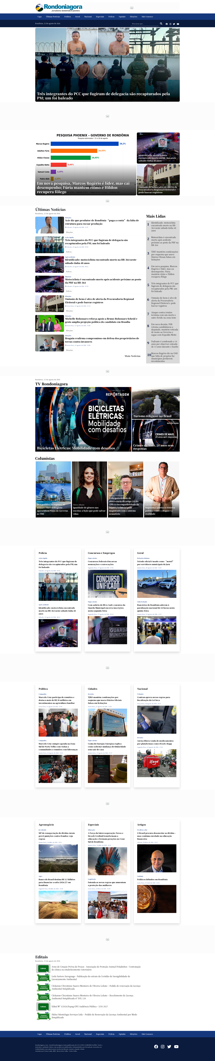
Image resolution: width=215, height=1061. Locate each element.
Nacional (88, 16)
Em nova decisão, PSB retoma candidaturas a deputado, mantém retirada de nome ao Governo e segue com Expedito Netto (164, 329)
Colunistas (45, 458)
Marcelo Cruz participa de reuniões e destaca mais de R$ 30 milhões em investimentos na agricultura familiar (57, 700)
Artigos (141, 824)
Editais (41, 956)
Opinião (122, 16)
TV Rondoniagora (51, 383)
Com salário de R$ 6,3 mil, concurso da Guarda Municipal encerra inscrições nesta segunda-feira (106, 608)
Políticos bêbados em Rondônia (152, 879)
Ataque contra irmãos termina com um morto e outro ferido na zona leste (163, 315)
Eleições (133, 16)
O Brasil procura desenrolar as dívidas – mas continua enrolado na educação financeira (156, 836)
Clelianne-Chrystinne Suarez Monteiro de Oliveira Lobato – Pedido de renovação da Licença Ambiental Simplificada (96, 987)
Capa (40, 16)
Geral (77, 16)
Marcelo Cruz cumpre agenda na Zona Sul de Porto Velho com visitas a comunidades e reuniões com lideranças (58, 746)
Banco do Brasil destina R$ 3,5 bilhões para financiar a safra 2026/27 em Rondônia (57, 882)
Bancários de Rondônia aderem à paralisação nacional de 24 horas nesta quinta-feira (156, 608)
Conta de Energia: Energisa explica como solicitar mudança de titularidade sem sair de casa (107, 746)
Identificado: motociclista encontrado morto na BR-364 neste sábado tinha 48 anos (100, 261)
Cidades (92, 688)
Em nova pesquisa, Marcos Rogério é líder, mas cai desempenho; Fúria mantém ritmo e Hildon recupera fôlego (164, 271)
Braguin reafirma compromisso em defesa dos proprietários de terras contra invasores (102, 340)
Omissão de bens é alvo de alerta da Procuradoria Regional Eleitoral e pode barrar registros (99, 300)
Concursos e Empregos (101, 553)
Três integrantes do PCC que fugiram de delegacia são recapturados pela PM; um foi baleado (96, 241)
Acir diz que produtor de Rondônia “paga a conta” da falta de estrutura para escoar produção (102, 222)
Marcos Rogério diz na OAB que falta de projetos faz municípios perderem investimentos (164, 357)
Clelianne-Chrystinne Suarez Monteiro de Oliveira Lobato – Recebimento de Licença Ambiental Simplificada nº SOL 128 (92, 997)
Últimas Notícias (53, 16)
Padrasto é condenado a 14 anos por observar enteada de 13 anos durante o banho (164, 344)
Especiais (100, 16)
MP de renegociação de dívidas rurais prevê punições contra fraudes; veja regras (57, 836)
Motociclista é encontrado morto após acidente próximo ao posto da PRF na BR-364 (103, 281)
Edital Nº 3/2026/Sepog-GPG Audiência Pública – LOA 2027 (80, 1006)
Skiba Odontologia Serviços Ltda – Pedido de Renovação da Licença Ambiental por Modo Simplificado (94, 1016)
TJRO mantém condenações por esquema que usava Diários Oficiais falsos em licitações (164, 255)
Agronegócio (46, 824)
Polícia (111, 16)
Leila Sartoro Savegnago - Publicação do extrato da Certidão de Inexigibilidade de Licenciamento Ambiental (91, 978)
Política (67, 16)
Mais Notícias (132, 356)
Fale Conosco (147, 16)
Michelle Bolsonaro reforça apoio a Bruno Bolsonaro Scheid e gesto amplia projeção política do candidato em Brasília (101, 320)
